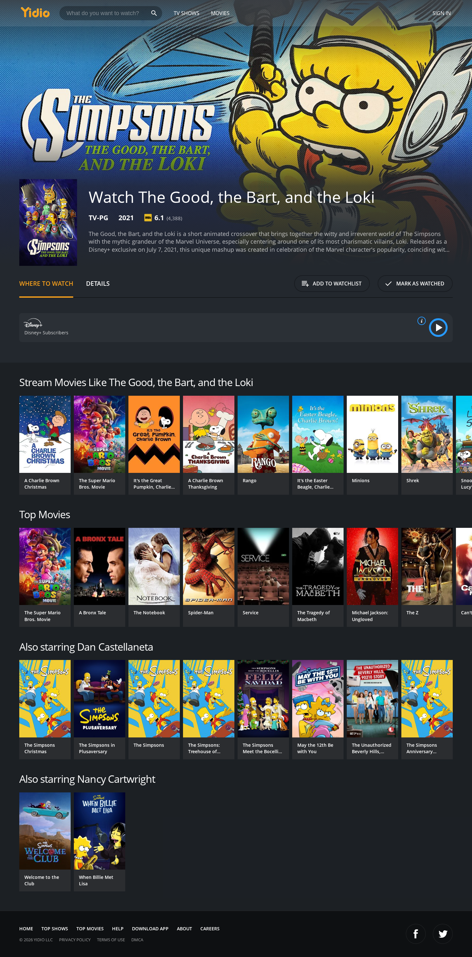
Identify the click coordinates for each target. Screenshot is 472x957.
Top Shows (54, 928)
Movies (220, 13)
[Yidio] (35, 14)
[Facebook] (416, 934)
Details (97, 283)
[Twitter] (443, 934)
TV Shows (186, 13)
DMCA (137, 940)
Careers (210, 928)
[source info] (420, 321)
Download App (150, 928)
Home (26, 928)
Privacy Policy (75, 940)
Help (118, 928)
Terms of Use (111, 940)
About (184, 928)
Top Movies (90, 928)
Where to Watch (46, 283)
